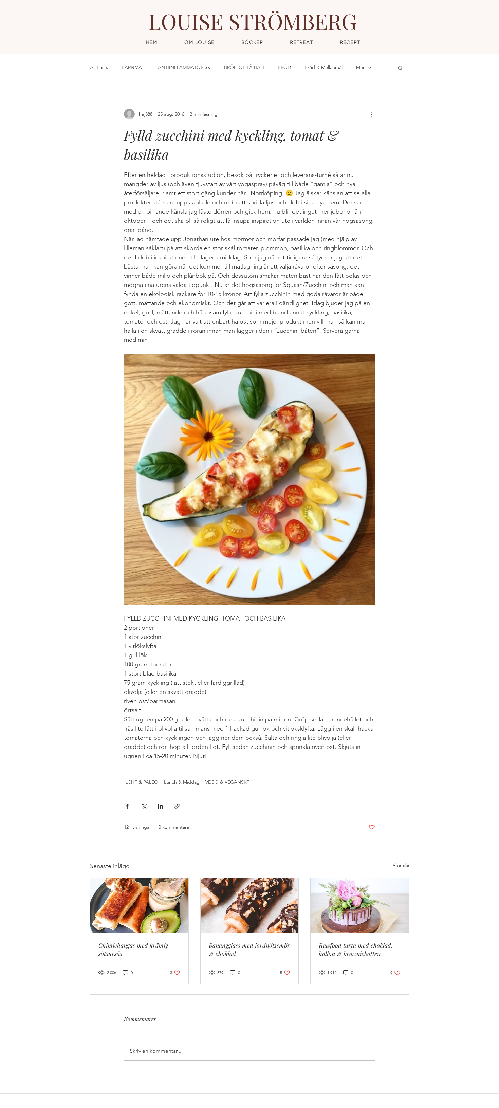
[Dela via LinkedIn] (160, 806)
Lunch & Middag (182, 782)
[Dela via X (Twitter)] (144, 806)
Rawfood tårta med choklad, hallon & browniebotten (356, 949)
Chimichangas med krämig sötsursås (133, 949)
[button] (350, 42)
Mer (360, 67)
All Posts (99, 67)
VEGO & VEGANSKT (227, 782)
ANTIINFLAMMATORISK (184, 67)
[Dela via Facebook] (127, 806)
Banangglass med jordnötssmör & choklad (249, 949)
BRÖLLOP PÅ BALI (244, 67)
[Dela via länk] (177, 806)
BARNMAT (133, 67)
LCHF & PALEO (141, 782)
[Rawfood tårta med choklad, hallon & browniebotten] (360, 905)
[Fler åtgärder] (371, 114)
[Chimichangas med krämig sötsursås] (139, 905)
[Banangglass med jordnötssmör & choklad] (250, 905)
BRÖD (284, 67)
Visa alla (401, 865)
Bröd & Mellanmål (323, 67)
